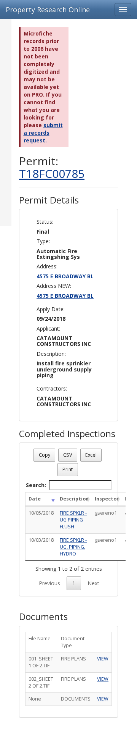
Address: (47, 266)
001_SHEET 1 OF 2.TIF (41, 662)
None (35, 699)
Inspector (107, 499)
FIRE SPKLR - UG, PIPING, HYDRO (73, 547)
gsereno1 (106, 513)
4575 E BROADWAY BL (65, 276)
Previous (49, 583)
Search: (36, 485)
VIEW (102, 659)
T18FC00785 (51, 173)
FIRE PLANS (73, 659)
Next (93, 583)
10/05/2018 (41, 513)
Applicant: (48, 328)
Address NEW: (54, 286)
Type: (43, 241)
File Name (40, 638)
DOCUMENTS (76, 699)
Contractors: (52, 388)
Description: (51, 354)
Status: (45, 221)
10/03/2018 (41, 540)
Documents (43, 617)
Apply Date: (51, 309)
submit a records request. (43, 132)
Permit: (51, 167)
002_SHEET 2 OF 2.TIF (41, 682)
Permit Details (49, 200)
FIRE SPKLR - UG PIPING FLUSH (73, 520)
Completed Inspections (67, 434)
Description (74, 499)
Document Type (72, 642)
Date (35, 499)
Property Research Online (48, 9)
